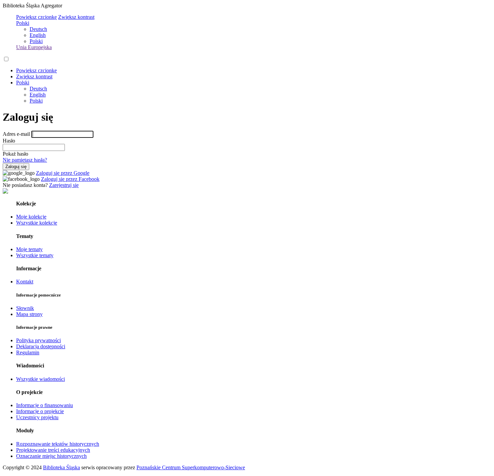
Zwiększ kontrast (76, 17)
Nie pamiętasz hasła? (25, 160)
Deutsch (38, 29)
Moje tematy (29, 249)
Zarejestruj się (64, 185)
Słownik (25, 308)
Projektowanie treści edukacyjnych (53, 450)
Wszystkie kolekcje (36, 223)
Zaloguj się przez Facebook (70, 179)
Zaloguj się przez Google (62, 173)
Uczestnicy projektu (37, 417)
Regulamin (27, 352)
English (38, 35)
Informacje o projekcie (40, 411)
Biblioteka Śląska (61, 467)
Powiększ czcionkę (36, 17)
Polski (22, 23)
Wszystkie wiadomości (40, 379)
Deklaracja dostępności (40, 346)
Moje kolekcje (31, 217)
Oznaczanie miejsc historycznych (51, 456)
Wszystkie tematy (34, 255)
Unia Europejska (34, 47)
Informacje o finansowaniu (44, 405)
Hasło (9, 141)
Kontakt (24, 281)
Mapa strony (29, 314)
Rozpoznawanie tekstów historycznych (57, 444)
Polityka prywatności (38, 340)
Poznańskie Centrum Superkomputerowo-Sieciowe (190, 467)
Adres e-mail (16, 134)
